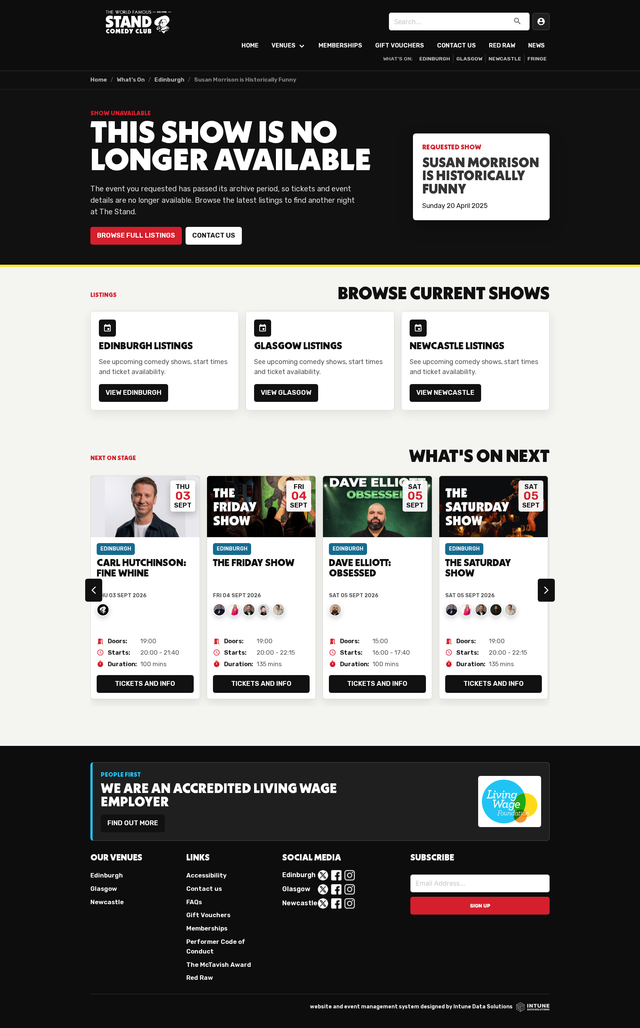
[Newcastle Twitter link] (323, 903)
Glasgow (469, 59)
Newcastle (505, 59)
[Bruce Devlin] (263, 610)
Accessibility (206, 875)
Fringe (537, 59)
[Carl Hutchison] (103, 610)
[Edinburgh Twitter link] (323, 875)
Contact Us (456, 45)
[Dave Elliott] (335, 610)
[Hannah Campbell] (234, 610)
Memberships (340, 45)
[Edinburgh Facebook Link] (336, 875)
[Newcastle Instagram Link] (349, 903)
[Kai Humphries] (278, 610)
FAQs (194, 902)
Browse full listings (136, 235)
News (536, 45)
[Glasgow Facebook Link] (336, 889)
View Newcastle (445, 393)
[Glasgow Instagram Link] (349, 889)
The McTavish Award (218, 964)
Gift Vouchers (399, 45)
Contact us (213, 235)
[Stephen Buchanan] (249, 610)
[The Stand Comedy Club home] (138, 21)
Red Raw (502, 45)
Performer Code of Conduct (215, 946)
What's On (131, 79)
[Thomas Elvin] (219, 610)
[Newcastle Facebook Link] (336, 903)
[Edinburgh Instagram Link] (349, 875)
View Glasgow (286, 393)
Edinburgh (434, 59)
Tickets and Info (145, 684)
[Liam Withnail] (496, 610)
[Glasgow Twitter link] (323, 889)
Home (250, 45)
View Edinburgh (133, 393)
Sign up (480, 906)
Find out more (132, 823)
